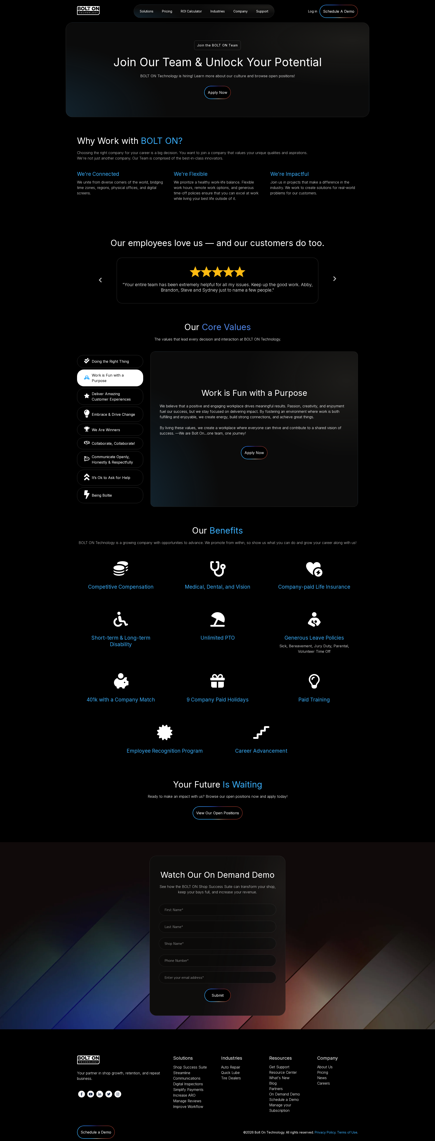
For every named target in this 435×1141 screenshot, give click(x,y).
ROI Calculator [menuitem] (191, 11)
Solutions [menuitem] (146, 11)
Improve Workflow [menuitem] (188, 1106)
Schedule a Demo (96, 1132)
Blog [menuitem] (273, 1083)
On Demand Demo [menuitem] (284, 1094)
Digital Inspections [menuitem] (188, 1084)
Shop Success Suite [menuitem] (154, 23)
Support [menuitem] (262, 11)
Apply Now (217, 92)
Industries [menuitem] (217, 11)
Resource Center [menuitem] (267, 23)
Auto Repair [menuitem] (219, 23)
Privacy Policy (325, 1132)
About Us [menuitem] (241, 23)
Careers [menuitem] (323, 1083)
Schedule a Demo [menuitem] (284, 1099)
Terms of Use (347, 1132)
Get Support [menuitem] (279, 1067)
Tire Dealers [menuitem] (231, 1078)
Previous (100, 280)
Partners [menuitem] (276, 1088)
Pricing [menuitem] (167, 11)
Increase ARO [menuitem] (184, 1095)
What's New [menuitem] (279, 1078)
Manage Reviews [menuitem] (187, 1101)
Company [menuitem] (240, 11)
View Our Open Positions (217, 813)
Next (334, 278)
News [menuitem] (322, 1078)
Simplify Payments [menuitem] (188, 1089)
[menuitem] (338, 11)
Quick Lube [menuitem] (230, 1072)
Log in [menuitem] (312, 11)
